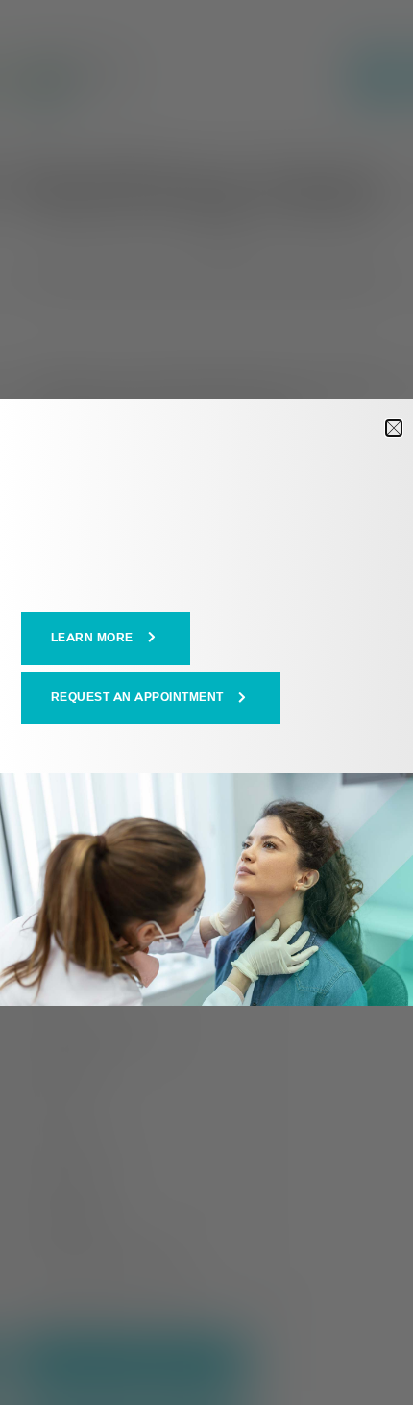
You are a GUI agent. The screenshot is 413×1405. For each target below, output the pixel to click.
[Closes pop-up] (394, 428)
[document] (206, 702)
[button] (106, 638)
